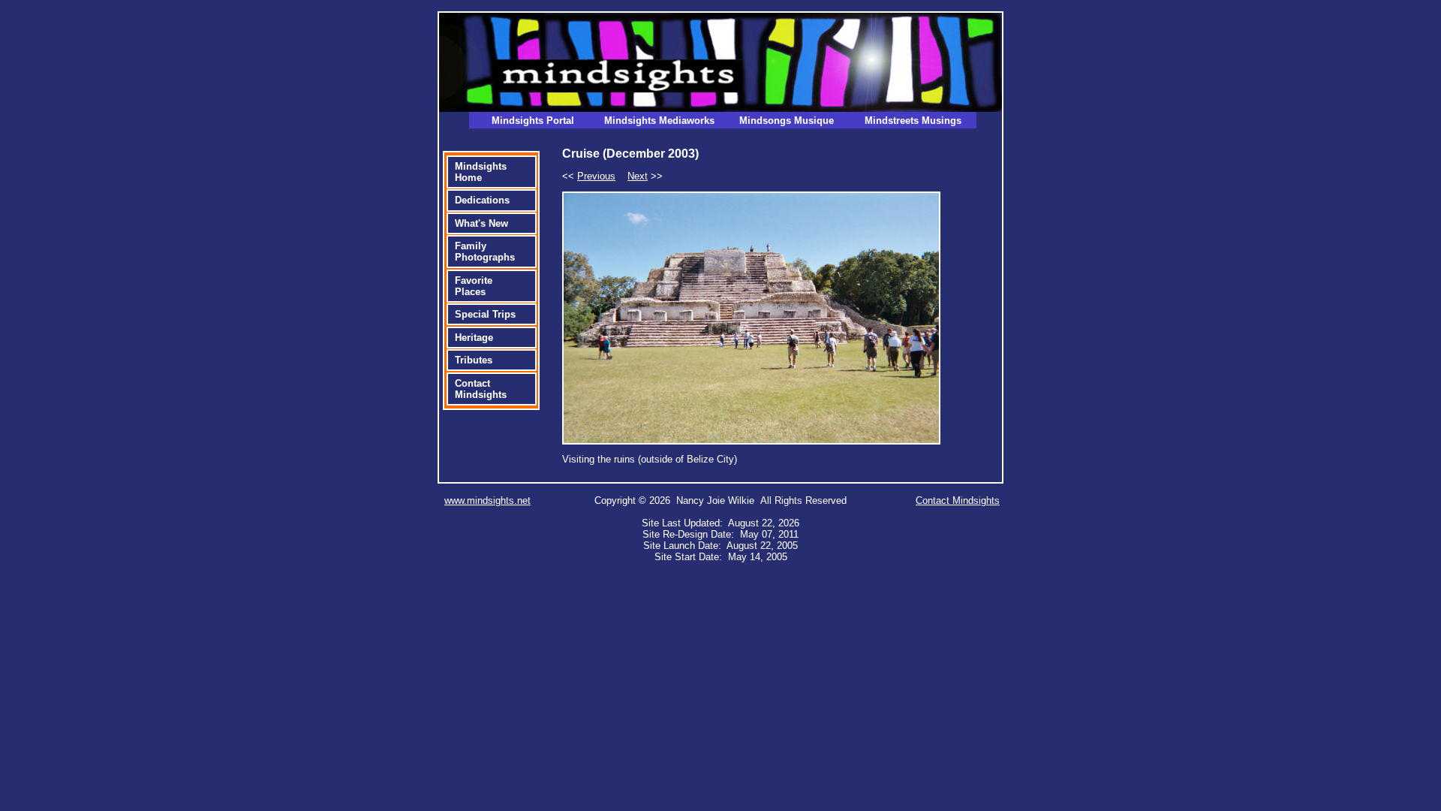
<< (588, 176)
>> (645, 176)
